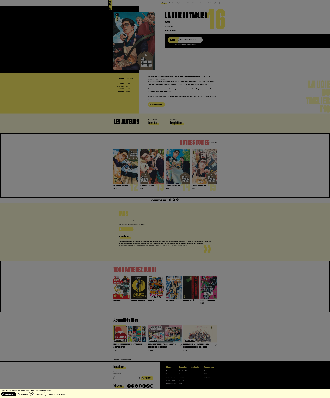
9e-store (206, 371)
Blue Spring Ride (170, 383)
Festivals (181, 377)
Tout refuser (24, 394)
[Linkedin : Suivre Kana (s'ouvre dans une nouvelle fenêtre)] (144, 386)
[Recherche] (215, 3)
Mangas (169, 367)
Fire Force (169, 374)
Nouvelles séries (183, 371)
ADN (205, 374)
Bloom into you (170, 377)
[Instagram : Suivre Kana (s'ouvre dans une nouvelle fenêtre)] (129, 386)
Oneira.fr (195, 367)
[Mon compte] (220, 3)
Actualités (183, 367)
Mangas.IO (207, 377)
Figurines (181, 380)
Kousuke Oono (169, 26)
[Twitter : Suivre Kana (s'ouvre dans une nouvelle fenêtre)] (148, 386)
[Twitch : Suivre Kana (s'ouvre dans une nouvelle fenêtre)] (136, 386)
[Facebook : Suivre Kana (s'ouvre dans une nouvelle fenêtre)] (140, 386)
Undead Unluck (170, 380)
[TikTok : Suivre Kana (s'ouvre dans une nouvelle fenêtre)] (132, 386)
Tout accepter (9, 394)
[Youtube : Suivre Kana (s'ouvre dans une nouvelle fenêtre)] (151, 386)
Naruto (168, 371)
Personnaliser (39, 394)
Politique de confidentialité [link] (56, 394)
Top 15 (180, 383)
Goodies (181, 374)
